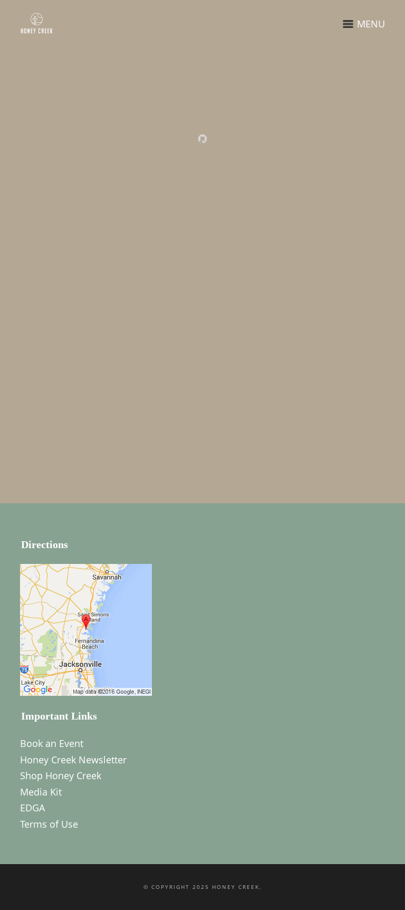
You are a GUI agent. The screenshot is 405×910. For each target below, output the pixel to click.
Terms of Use (49, 824)
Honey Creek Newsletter (73, 759)
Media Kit (41, 792)
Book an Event (51, 743)
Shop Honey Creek (60, 775)
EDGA (32, 807)
